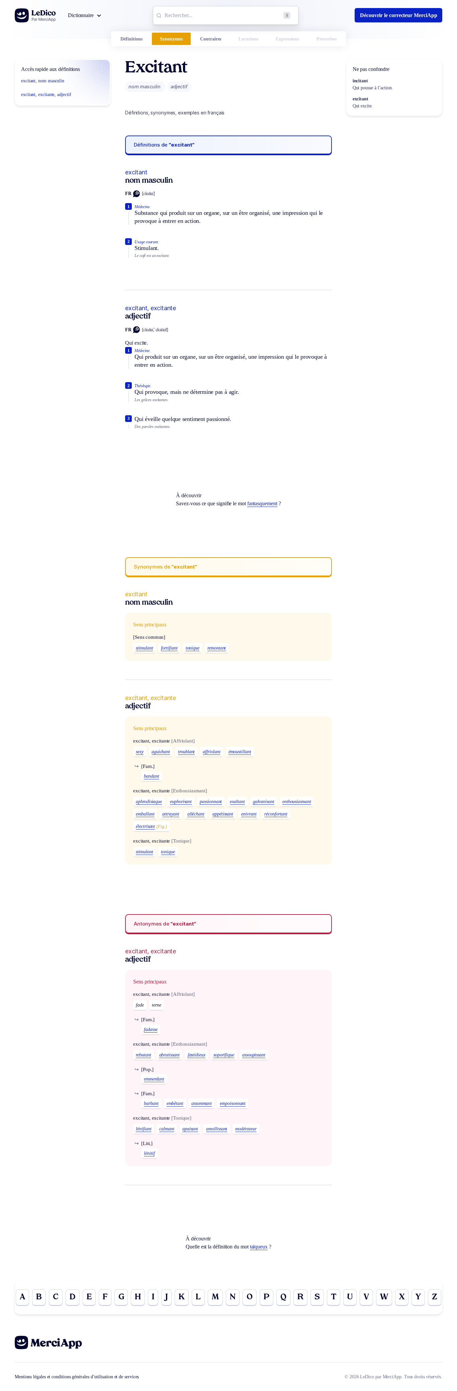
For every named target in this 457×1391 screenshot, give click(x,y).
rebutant (143, 1054)
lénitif (149, 1153)
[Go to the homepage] (35, 15)
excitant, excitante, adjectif (46, 94)
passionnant (211, 801)
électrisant (145, 826)
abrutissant (169, 1054)
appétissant (222, 813)
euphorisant (181, 801)
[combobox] (225, 15)
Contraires (210, 38)
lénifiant (143, 1128)
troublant (186, 751)
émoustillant (240, 751)
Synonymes (171, 38)
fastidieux (196, 1054)
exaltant (237, 801)
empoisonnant (233, 1103)
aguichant (161, 751)
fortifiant (169, 647)
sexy (140, 751)
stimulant (144, 647)
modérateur (245, 1128)
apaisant (190, 1128)
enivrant (248, 813)
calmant (166, 1128)
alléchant (195, 813)
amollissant (216, 1128)
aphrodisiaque (149, 801)
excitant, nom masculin (42, 80)
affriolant (211, 751)
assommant (201, 1103)
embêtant (175, 1103)
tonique (192, 647)
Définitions (131, 38)
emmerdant (154, 1078)
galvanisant (263, 801)
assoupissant (253, 1054)
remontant (216, 647)
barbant (151, 1103)
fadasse (150, 1029)
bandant (151, 776)
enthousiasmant (296, 801)
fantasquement (262, 503)
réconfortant (275, 813)
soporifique (223, 1054)
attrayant (170, 813)
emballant (145, 813)
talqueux (259, 1246)
